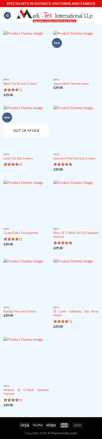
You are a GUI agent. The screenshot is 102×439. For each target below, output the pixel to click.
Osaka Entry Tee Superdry (21, 233)
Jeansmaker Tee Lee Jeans (71, 83)
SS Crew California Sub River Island (75, 313)
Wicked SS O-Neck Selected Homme (26, 392)
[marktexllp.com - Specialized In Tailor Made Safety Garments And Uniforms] (55, 15)
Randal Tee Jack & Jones (20, 311)
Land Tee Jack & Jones (18, 158)
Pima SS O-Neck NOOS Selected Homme (75, 235)
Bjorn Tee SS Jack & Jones (20, 83)
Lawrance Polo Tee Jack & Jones (74, 158)
